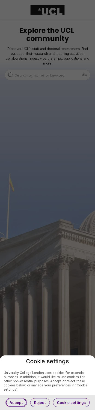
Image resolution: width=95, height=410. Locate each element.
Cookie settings (71, 402)
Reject (40, 402)
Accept (16, 402)
